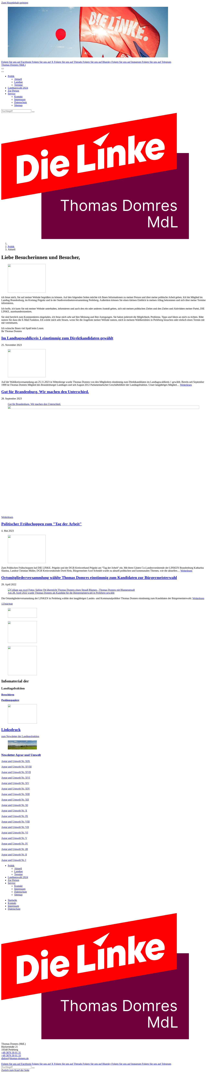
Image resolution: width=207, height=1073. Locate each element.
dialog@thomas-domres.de (15, 1058)
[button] (103, 458)
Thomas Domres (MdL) (13, 65)
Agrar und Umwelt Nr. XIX (15, 761)
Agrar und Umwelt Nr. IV (14, 843)
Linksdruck (11, 730)
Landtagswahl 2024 (18, 87)
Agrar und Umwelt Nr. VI (14, 832)
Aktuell (18, 79)
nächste (9, 603)
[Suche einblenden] (2, 68)
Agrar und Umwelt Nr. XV (15, 783)
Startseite (12, 900)
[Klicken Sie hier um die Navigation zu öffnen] (2, 71)
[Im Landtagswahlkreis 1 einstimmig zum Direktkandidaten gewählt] (103, 363)
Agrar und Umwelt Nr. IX (14, 816)
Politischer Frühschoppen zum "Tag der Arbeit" (41, 524)
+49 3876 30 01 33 (11, 1055)
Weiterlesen (186, 384)
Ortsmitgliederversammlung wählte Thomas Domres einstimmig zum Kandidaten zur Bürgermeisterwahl (89, 577)
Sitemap (18, 105)
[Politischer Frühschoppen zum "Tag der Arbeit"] (103, 549)
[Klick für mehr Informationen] (22, 617)
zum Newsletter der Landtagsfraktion (20, 736)
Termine (18, 85)
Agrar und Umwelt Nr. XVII (16, 772)
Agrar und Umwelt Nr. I (13, 860)
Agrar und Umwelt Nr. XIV (15, 788)
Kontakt (18, 96)
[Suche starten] (33, 111)
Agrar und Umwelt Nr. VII (15, 827)
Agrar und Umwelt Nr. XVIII (16, 766)
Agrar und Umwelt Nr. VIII (15, 821)
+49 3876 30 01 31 (11, 1052)
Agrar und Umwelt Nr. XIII (15, 794)
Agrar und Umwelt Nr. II (14, 854)
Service (11, 93)
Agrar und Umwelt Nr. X (14, 810)
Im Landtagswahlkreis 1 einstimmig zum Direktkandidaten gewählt (57, 338)
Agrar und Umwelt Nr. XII (15, 799)
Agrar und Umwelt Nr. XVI (15, 777)
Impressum (19, 99)
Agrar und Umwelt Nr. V (14, 838)
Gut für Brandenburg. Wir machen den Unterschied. (45, 392)
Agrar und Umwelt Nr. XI (14, 805)
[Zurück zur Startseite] (95, 238)
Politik (11, 76)
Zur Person (13, 90)
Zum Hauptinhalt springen (14, 2)
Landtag (18, 82)
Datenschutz (20, 102)
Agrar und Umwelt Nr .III (14, 849)
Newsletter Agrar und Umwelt (21, 755)
